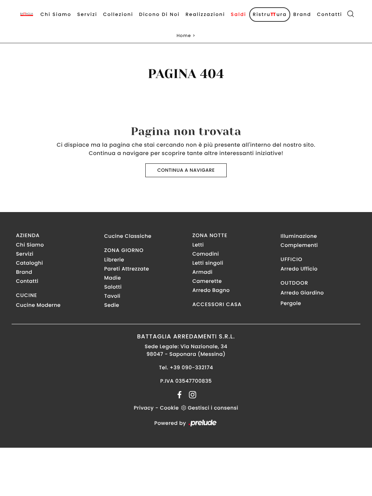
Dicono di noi (159, 14)
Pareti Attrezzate (126, 268)
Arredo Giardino (302, 292)
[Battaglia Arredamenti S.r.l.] (26, 14)
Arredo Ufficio (299, 268)
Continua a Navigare (186, 170)
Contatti (329, 14)
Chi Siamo (55, 14)
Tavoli (112, 296)
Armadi (203, 272)
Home (184, 36)
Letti (198, 244)
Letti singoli (208, 263)
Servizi (87, 14)
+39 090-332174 (191, 367)
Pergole (290, 303)
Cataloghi (29, 263)
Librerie (114, 259)
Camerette (207, 281)
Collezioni (118, 14)
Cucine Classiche (127, 236)
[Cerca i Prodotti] (350, 14)
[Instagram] (190, 394)
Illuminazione (298, 236)
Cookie (169, 407)
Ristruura (270, 14)
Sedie (111, 305)
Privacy (144, 407)
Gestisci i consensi (213, 407)
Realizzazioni (205, 14)
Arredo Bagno (211, 290)
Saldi (238, 14)
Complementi (299, 245)
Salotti (113, 286)
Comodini (206, 253)
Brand (302, 14)
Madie (112, 277)
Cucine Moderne (38, 305)
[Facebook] (180, 394)
